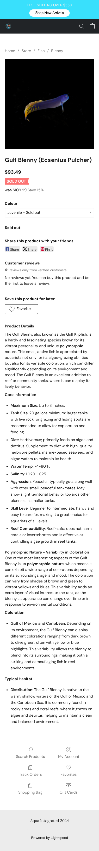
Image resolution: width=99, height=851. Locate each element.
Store (26, 50)
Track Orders (30, 774)
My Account (68, 756)
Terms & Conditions (36, 829)
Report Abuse (67, 829)
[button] (49, 13)
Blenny (57, 50)
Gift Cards (69, 792)
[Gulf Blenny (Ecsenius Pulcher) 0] (49, 104)
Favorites (69, 774)
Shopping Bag (30, 792)
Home (10, 50)
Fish (41, 50)
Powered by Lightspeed (49, 838)
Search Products (30, 756)
